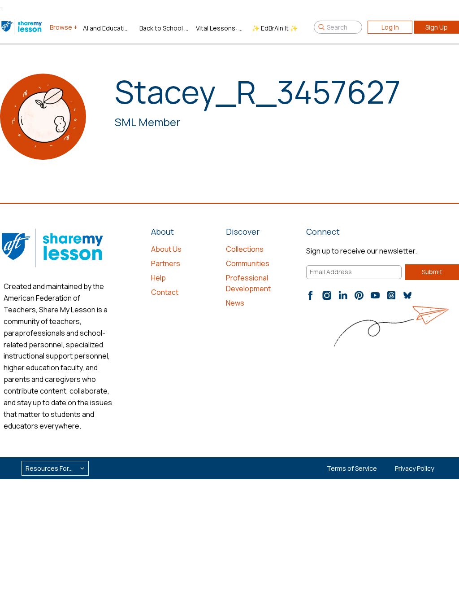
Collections (245, 249)
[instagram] (326, 295)
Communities (247, 263)
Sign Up (436, 27)
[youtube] (375, 295)
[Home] (22, 27)
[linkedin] (342, 295)
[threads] (391, 295)
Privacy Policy (414, 468)
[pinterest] (359, 295)
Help (158, 278)
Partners (165, 263)
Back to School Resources (164, 28)
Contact (164, 292)
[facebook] (310, 295)
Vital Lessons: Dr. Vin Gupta (220, 28)
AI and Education (107, 28)
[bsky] (407, 295)
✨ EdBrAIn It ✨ (275, 28)
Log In (390, 27)
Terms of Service (352, 468)
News (235, 303)
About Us (166, 249)
